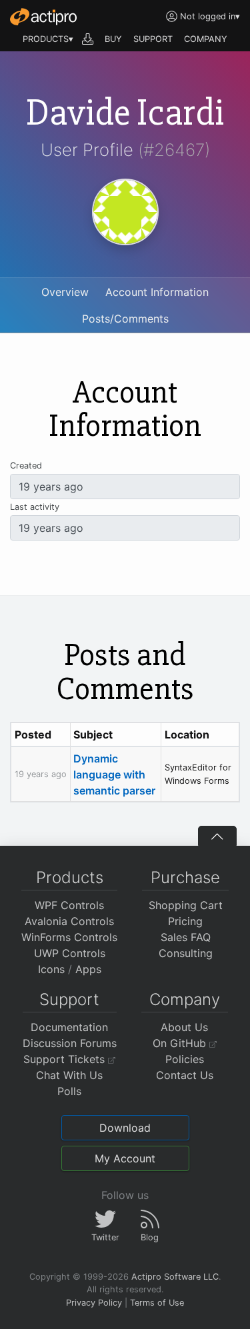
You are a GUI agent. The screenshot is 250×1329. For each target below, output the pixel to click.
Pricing (185, 921)
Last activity (34, 507)
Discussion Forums (70, 1043)
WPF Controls (69, 905)
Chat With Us (69, 1075)
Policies (184, 1059)
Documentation (69, 1027)
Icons (51, 969)
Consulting (186, 953)
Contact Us (184, 1075)
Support (69, 999)
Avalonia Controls (69, 921)
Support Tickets (65, 1059)
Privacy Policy (94, 1303)
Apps (88, 969)
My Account (125, 1158)
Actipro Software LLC (175, 1277)
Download (125, 1127)
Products (69, 877)
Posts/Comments (125, 318)
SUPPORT (153, 39)
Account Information (157, 292)
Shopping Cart (186, 905)
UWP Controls (69, 953)
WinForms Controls (69, 937)
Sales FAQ (186, 937)
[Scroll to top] (217, 836)
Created (26, 466)
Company (184, 999)
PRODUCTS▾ (48, 39)
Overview (65, 292)
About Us (184, 1027)
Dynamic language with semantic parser (114, 774)
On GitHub (181, 1043)
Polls (69, 1091)
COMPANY (205, 39)
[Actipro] (43, 16)
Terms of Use (157, 1303)
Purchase (185, 877)
